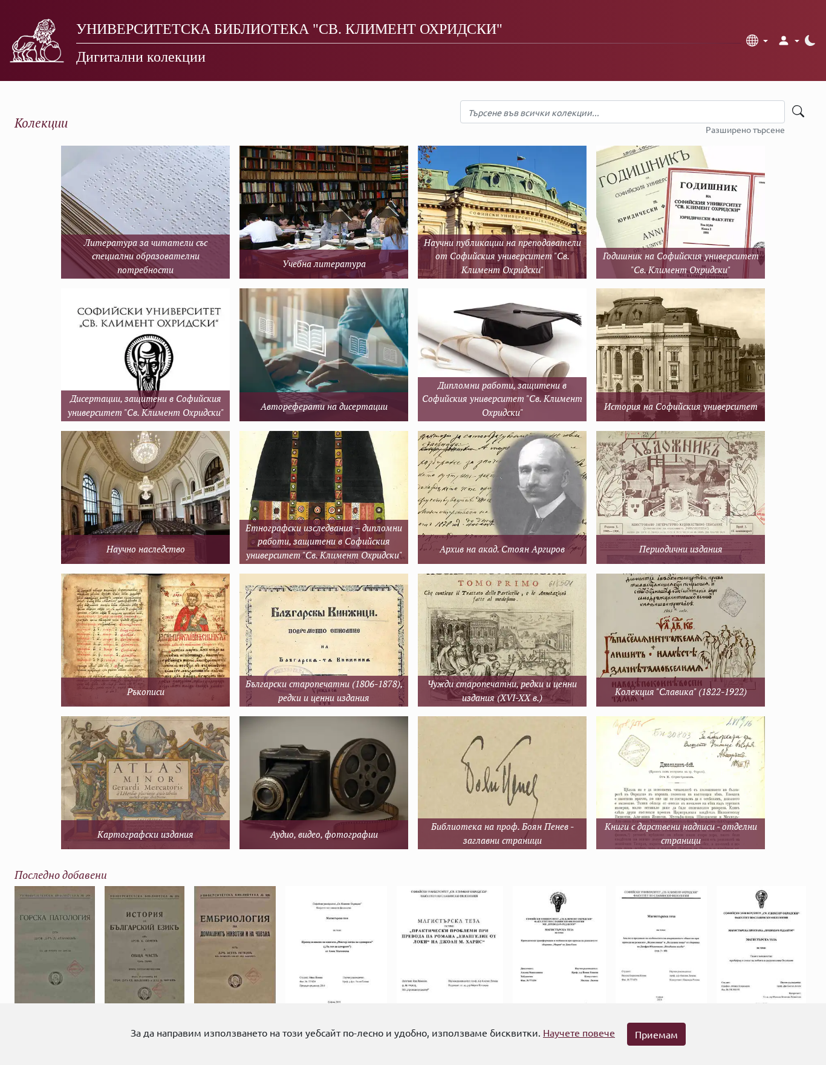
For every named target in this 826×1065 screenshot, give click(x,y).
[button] (757, 40)
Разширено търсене (745, 129)
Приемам (656, 1034)
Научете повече (579, 1032)
